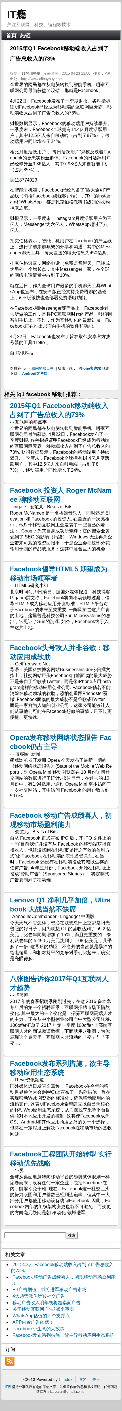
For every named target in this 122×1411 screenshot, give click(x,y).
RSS (9, 1361)
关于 (96, 1379)
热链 (25, 35)
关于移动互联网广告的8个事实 (43, 1309)
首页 (11, 35)
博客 (82, 1379)
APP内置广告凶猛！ (33, 1322)
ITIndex (65, 1379)
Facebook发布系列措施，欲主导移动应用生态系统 (63, 1335)
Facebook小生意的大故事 (38, 1328)
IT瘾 (16, 14)
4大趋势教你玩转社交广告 (38, 1296)
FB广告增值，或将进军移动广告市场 (49, 1289)
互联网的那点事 (41, 368)
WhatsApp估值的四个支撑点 (41, 1315)
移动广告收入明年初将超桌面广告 (46, 1302)
